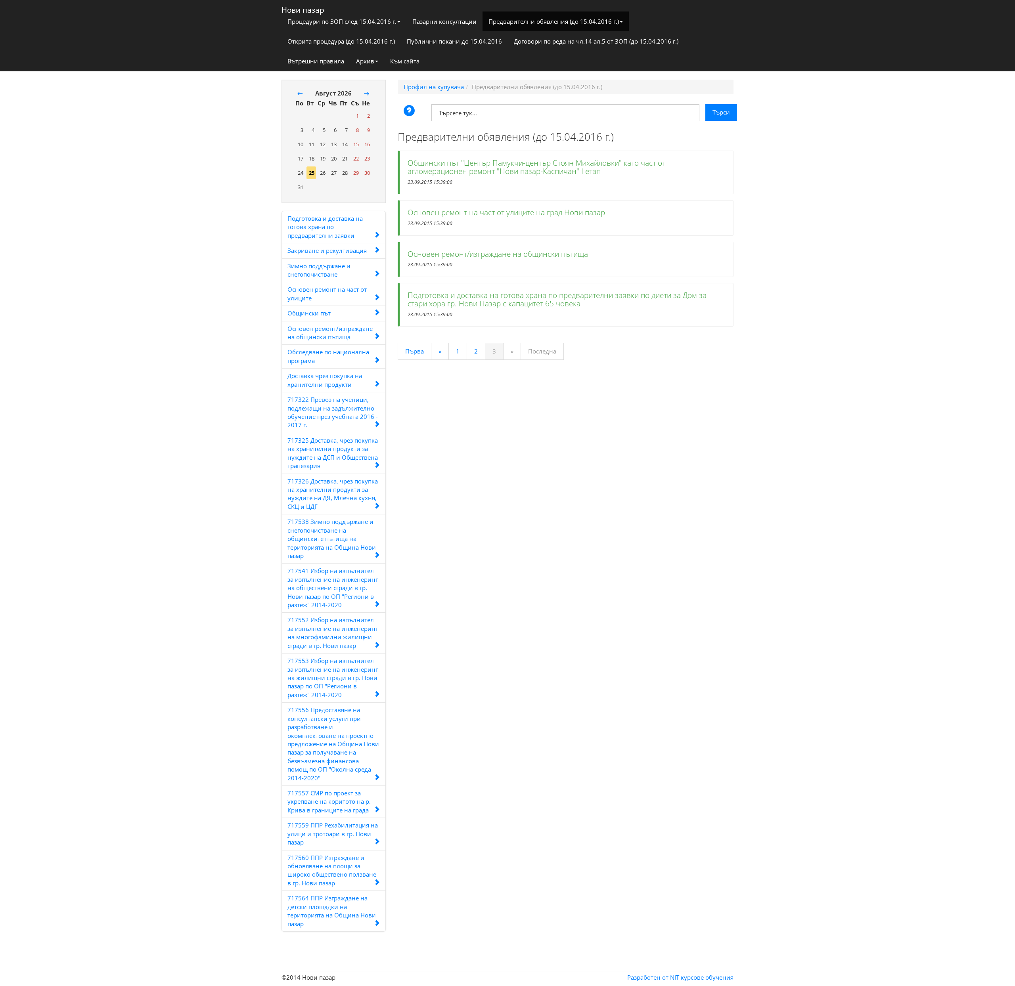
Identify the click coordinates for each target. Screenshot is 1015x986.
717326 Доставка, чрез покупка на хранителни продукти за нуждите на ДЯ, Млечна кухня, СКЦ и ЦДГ (332, 493)
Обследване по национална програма (328, 356)
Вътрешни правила (315, 61)
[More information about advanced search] (410, 111)
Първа (414, 351)
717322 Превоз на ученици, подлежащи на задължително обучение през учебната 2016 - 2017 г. (332, 412)
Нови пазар (303, 8)
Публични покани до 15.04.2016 (454, 41)
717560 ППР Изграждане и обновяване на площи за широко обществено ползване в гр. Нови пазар (331, 870)
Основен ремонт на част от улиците (327, 293)
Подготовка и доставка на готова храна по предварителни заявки (325, 226)
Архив (365, 61)
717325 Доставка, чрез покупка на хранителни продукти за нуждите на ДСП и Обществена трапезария (332, 453)
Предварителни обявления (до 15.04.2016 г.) (553, 21)
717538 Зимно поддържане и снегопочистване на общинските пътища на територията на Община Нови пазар (331, 539)
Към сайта (404, 61)
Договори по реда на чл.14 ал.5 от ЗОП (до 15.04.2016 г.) (596, 41)
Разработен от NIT (653, 977)
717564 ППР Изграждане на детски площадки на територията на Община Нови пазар (331, 910)
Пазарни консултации (444, 21)
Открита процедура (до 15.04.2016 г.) (341, 41)
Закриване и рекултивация (327, 250)
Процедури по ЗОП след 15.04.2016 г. (341, 21)
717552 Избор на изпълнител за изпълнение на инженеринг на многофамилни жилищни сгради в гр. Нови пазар (332, 632)
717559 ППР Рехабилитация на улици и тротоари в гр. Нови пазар (332, 833)
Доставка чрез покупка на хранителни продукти (324, 380)
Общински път (309, 313)
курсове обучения (707, 977)
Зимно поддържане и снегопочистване (318, 270)
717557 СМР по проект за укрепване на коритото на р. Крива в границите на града (329, 801)
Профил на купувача (434, 87)
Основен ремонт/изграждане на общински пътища (330, 333)
